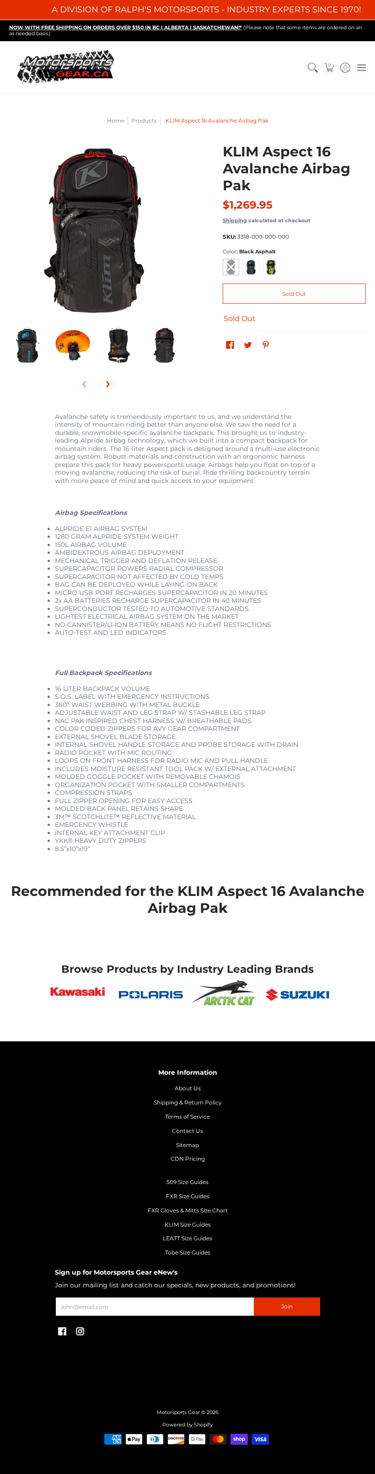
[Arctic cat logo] (224, 994)
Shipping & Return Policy (188, 1102)
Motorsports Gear (178, 1412)
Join (287, 1306)
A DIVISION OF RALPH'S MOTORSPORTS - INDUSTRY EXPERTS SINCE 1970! (206, 10)
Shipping (235, 220)
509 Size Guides (187, 1182)
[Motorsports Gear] (66, 68)
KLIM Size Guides (188, 1224)
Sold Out (294, 293)
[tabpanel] (187, 638)
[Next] (107, 384)
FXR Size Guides (187, 1196)
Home (115, 120)
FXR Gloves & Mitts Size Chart (188, 1210)
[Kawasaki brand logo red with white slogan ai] (78, 994)
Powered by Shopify (187, 1425)
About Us (188, 1088)
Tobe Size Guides (187, 1252)
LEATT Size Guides (187, 1238)
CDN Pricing (188, 1158)
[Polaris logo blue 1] (151, 994)
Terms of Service (187, 1116)
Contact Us (187, 1130)
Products (144, 120)
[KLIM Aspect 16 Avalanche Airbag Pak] (27, 345)
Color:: (249, 252)
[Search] (313, 68)
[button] (329, 68)
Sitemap (187, 1145)
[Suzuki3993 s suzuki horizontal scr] (297, 994)
